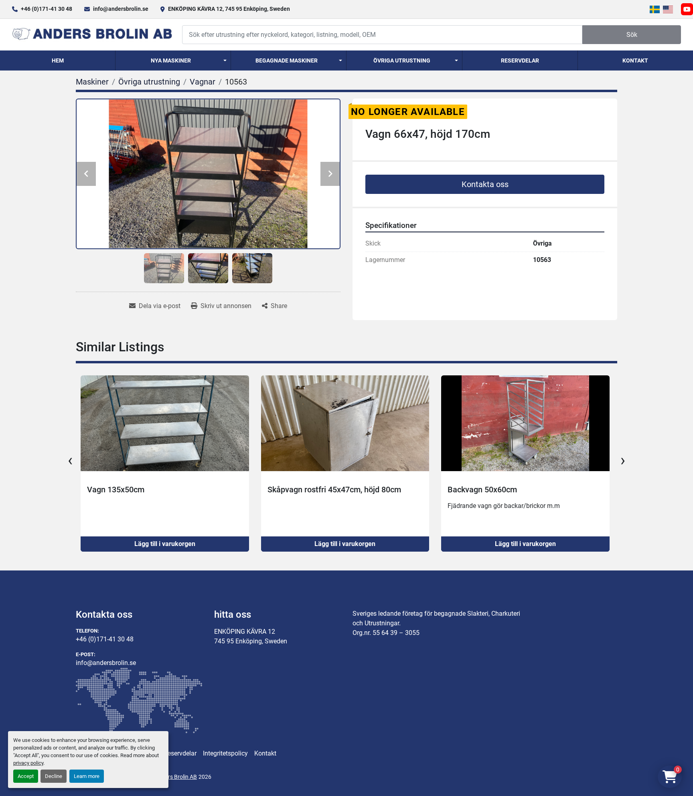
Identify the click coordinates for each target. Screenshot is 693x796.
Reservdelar (520, 60)
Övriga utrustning (401, 60)
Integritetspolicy (225, 753)
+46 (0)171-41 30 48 (46, 9)
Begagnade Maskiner (286, 60)
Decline (53, 776)
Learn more (86, 776)
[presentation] (70, 460)
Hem (58, 60)
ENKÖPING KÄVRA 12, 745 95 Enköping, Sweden (229, 9)
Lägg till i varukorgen (137, 544)
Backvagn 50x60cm (455, 489)
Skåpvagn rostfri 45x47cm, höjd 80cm (306, 489)
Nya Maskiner (171, 60)
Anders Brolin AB (176, 777)
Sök (631, 34)
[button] (173, 60)
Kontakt (635, 60)
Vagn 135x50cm (88, 489)
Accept (26, 776)
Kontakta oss (485, 184)
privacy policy (28, 763)
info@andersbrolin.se (120, 9)
